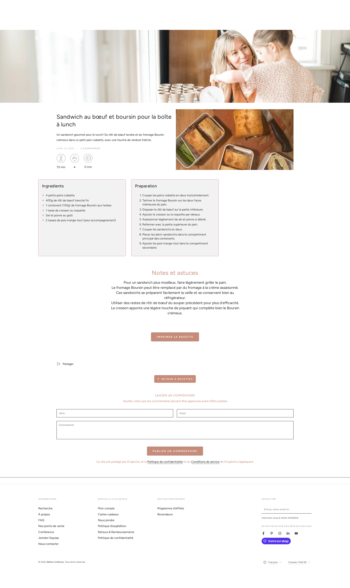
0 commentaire (90, 148)
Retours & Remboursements (116, 532)
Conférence (46, 532)
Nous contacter (48, 544)
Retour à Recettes (177, 379)
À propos (44, 514)
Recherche (45, 508)
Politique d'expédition (112, 526)
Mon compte (106, 508)
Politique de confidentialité (165, 461)
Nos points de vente (51, 526)
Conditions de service (205, 461)
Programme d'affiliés (170, 508)
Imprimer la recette (175, 337)
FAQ (41, 520)
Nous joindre (106, 520)
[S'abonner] (310, 509)
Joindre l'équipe (48, 538)
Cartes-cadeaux (108, 514)
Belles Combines (55, 562)
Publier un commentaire (175, 451)
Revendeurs (165, 514)
